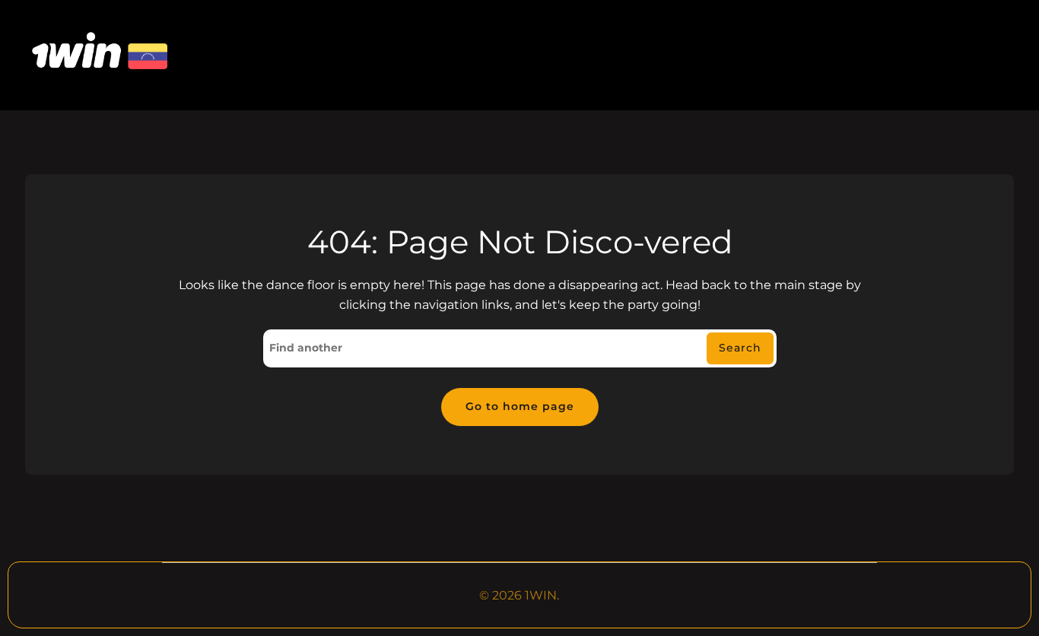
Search (740, 348)
